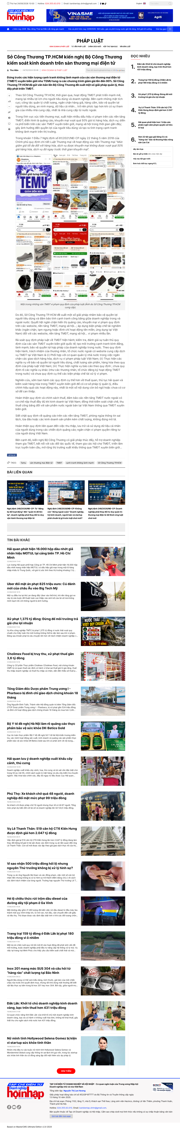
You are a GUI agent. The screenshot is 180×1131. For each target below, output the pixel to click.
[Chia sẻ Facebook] (9, 118)
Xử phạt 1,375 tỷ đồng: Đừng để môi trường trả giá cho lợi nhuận (155, 95)
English (139, 3)
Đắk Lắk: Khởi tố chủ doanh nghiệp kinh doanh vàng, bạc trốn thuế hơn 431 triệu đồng (154, 67)
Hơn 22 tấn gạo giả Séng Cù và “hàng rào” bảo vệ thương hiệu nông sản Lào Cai (155, 139)
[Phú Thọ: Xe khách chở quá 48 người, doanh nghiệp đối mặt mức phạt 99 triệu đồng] (103, 806)
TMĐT (59, 462)
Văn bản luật (125, 46)
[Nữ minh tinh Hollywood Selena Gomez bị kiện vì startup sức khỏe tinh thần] (103, 1050)
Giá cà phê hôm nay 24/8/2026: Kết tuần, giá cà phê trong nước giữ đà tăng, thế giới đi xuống (70, 29)
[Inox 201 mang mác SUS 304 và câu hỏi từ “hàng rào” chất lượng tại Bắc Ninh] (103, 981)
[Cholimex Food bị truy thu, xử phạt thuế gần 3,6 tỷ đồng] (103, 666)
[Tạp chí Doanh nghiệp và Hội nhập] (101, 3)
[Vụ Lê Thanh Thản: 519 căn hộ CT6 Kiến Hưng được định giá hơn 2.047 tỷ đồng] (103, 841)
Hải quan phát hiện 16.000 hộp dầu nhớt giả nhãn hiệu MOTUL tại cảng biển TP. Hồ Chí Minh (40, 553)
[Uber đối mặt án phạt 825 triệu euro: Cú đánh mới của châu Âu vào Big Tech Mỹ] (103, 596)
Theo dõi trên (101, 70)
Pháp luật (90, 41)
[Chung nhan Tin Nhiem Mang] (162, 1087)
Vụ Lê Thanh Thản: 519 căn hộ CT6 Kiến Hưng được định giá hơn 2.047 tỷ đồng (155, 110)
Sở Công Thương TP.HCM (109, 462)
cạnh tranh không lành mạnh (80, 462)
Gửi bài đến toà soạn (61, 1116)
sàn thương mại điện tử (41, 462)
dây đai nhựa (138, 149)
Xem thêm (66, 1071)
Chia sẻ (12, 455)
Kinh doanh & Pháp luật (59, 46)
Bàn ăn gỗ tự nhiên (140, 154)
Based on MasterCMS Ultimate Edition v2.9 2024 (29, 1127)
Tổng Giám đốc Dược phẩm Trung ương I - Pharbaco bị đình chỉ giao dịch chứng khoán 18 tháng (42, 693)
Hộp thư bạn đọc (110, 46)
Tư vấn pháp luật (78, 46)
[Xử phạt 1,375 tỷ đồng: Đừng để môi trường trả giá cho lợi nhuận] (103, 631)
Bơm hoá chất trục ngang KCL (145, 163)
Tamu (23, 462)
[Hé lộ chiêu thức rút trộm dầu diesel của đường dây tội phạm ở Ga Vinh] (103, 911)
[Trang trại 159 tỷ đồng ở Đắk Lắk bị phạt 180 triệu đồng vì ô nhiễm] (103, 946)
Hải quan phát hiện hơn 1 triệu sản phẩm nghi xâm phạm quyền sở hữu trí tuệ (155, 125)
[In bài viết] (9, 129)
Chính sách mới (94, 46)
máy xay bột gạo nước (141, 159)
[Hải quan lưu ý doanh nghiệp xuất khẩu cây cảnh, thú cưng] (103, 771)
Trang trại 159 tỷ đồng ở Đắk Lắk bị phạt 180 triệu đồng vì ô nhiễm (154, 81)
